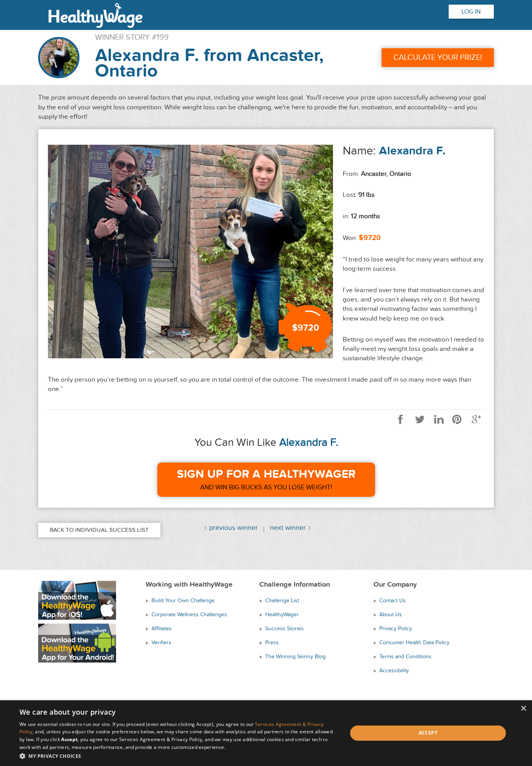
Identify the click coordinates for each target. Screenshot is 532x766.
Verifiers (161, 642)
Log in (471, 12)
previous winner (233, 528)
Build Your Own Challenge (183, 600)
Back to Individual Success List (99, 529)
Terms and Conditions (405, 656)
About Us (390, 614)
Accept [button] (428, 732)
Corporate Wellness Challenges (189, 614)
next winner (288, 528)
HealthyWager (282, 614)
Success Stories (284, 628)
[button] (178, 755)
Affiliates (161, 628)
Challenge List (282, 600)
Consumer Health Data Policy (414, 642)
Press (272, 642)
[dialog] (266, 733)
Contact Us (392, 600)
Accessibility (394, 670)
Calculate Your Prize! (437, 57)
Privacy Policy (395, 628)
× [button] (523, 709)
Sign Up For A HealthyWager (266, 474)
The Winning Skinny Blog (295, 656)
